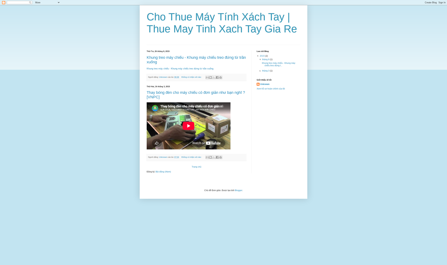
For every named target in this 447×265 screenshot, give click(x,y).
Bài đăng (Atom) (163, 172)
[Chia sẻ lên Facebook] (217, 77)
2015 (262, 56)
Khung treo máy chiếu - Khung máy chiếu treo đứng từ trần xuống (180, 68)
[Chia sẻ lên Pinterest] (220, 77)
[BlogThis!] (210, 77)
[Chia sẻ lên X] (214, 77)
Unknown (264, 84)
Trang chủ (196, 167)
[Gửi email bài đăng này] (207, 77)
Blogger (238, 190)
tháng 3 (266, 71)
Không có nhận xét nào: (191, 77)
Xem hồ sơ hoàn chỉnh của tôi (271, 89)
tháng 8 (266, 59)
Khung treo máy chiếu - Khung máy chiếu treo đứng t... (278, 64)
